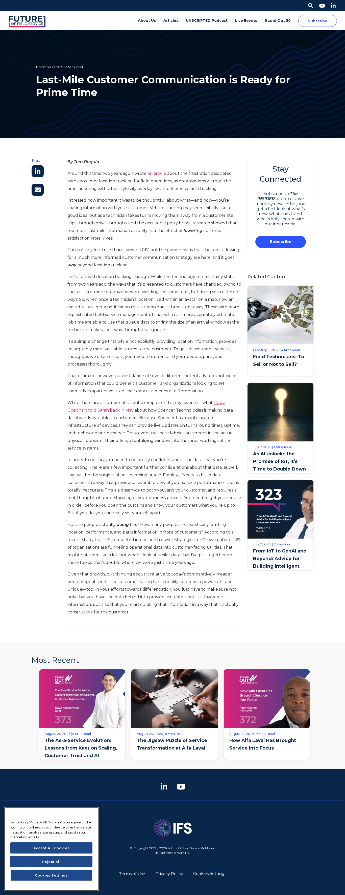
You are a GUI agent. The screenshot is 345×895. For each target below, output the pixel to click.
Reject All (51, 862)
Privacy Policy (169, 873)
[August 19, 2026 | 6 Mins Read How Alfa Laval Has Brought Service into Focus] (267, 763)
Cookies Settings (209, 873)
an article (156, 173)
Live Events (246, 20)
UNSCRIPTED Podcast (207, 20)
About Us (147, 20)
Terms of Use (132, 873)
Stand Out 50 (278, 20)
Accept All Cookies (51, 848)
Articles (170, 20)
